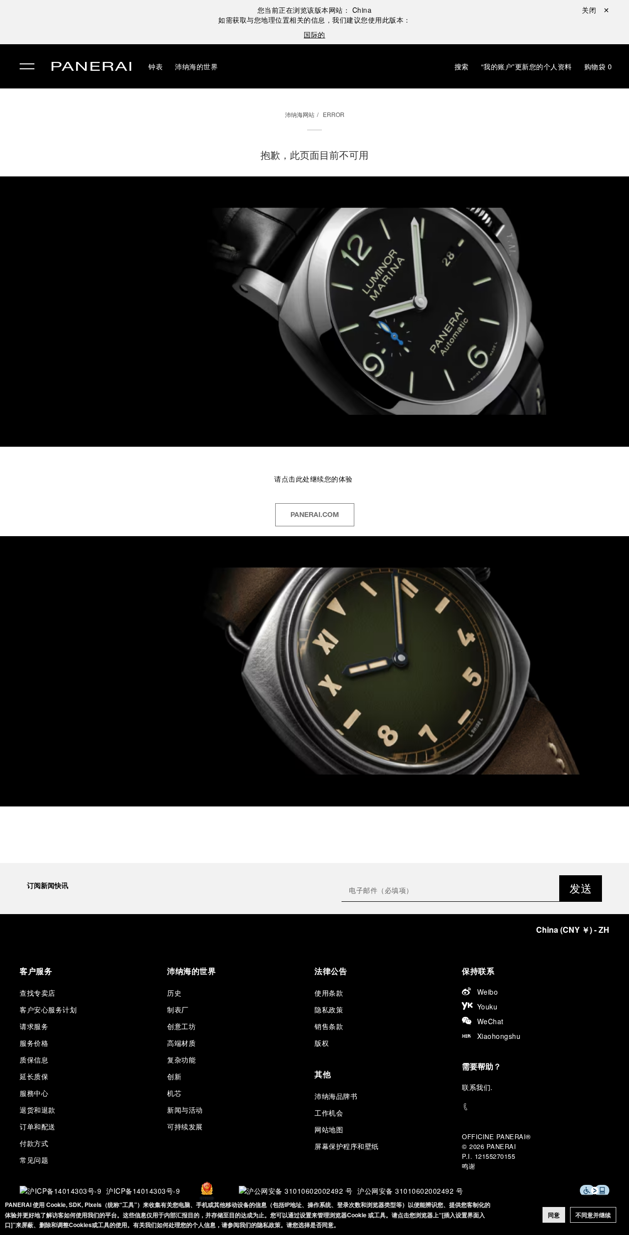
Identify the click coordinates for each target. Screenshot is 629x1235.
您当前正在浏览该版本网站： (314, 10)
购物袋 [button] (598, 66)
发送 (581, 887)
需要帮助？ (481, 1066)
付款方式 (34, 1143)
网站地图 (328, 1129)
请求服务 (34, 1026)
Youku (487, 1006)
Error (333, 114)
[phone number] (535, 1107)
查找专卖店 (38, 993)
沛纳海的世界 (196, 66)
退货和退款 (38, 1110)
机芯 (174, 1093)
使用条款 (328, 993)
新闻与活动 (185, 1110)
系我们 (480, 1087)
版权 (321, 1043)
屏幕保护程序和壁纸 (346, 1146)
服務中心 (34, 1093)
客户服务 (36, 971)
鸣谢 (468, 1166)
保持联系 (478, 971)
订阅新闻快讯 (47, 885)
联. (477, 1087)
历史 (174, 993)
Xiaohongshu (499, 1036)
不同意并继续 (593, 1214)
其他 (322, 1074)
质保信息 (34, 1059)
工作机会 (328, 1113)
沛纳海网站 (299, 114)
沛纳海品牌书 (335, 1096)
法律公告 (330, 971)
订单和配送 (38, 1126)
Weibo (487, 992)
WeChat (490, 1021)
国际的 (314, 34)
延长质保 (34, 1076)
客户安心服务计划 (48, 1009)
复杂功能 (181, 1059)
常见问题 (34, 1160)
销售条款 (328, 1026)
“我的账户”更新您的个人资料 (526, 66)
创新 (174, 1076)
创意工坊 (181, 1026)
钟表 (155, 66)
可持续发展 (185, 1126)
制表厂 (178, 1009)
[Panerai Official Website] (91, 67)
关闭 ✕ (595, 10)
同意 (554, 1214)
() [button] (572, 929)
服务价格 (34, 1043)
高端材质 (181, 1043)
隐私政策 (328, 1009)
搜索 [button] (462, 66)
